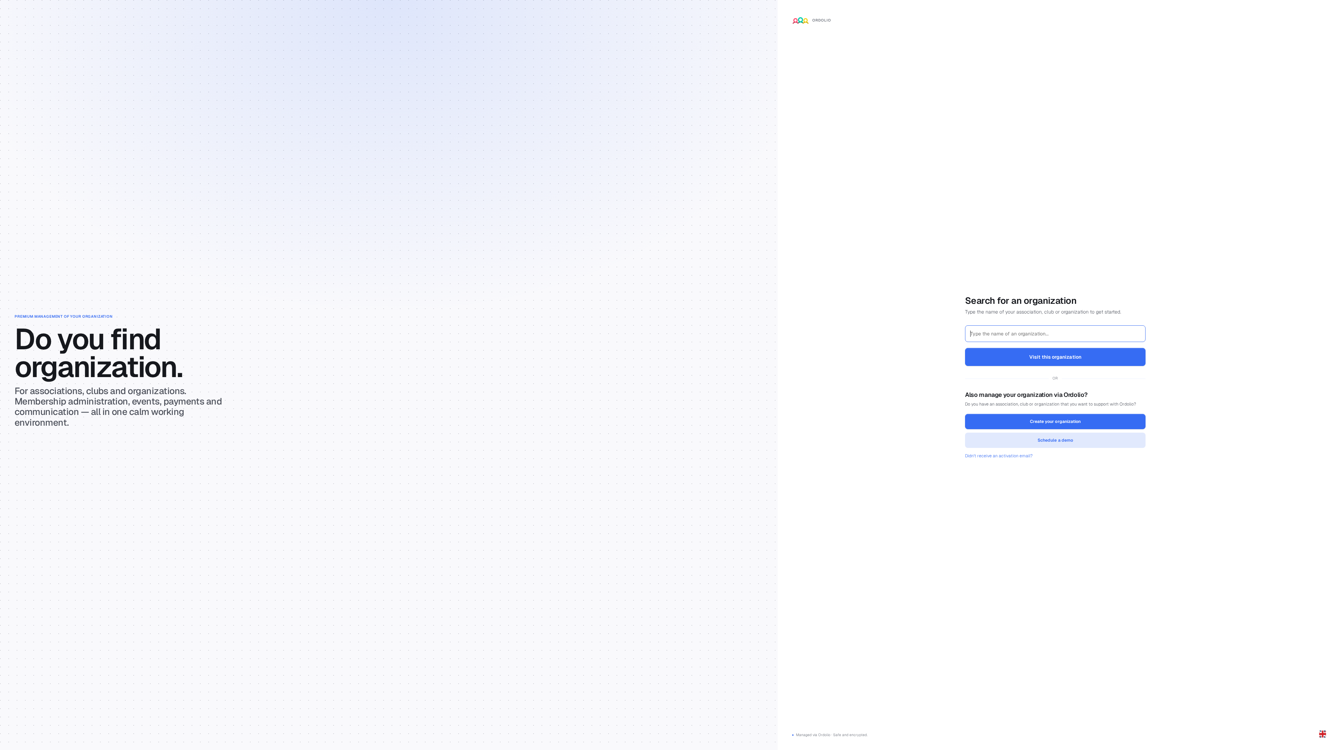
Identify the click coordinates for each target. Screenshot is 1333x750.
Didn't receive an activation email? (999, 456)
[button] (1322, 734)
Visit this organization (1055, 357)
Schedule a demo (1055, 440)
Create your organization (1055, 421)
